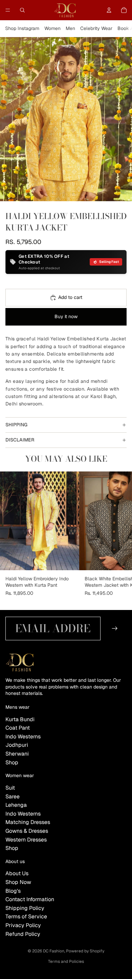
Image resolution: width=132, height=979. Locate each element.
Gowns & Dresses (26, 830)
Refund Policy (22, 934)
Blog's (13, 890)
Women (52, 28)
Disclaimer (20, 440)
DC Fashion (53, 951)
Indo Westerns (23, 736)
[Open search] (22, 10)
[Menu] (8, 10)
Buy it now (66, 316)
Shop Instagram (22, 28)
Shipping (16, 425)
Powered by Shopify (85, 951)
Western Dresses (26, 839)
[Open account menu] (109, 10)
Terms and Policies (66, 961)
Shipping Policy (24, 908)
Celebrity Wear (96, 28)
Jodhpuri (16, 744)
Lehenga (16, 804)
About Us (16, 873)
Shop (11, 762)
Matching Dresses (27, 822)
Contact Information (29, 899)
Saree (12, 796)
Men (70, 28)
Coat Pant (17, 727)
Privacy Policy (23, 925)
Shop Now (18, 882)
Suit (10, 787)
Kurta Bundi (20, 719)
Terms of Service (26, 916)
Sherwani (17, 753)
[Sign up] (115, 628)
